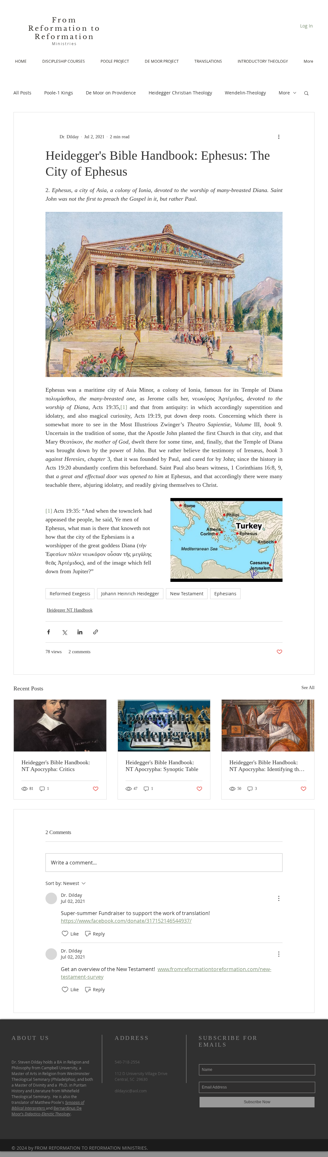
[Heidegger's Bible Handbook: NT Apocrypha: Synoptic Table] (164, 725)
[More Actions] (279, 898)
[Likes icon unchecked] (65, 933)
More (284, 93)
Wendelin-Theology (245, 93)
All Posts (22, 93)
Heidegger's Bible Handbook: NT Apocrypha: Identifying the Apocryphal (265, 766)
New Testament (186, 594)
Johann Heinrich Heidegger (130, 594)
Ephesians (225, 594)
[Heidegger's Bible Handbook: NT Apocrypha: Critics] (60, 725)
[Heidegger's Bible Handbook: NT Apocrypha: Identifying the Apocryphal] (268, 725)
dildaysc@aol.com (131, 1090)
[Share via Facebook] (48, 632)
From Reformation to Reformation (64, 28)
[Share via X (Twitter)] (64, 632)
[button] (306, 92)
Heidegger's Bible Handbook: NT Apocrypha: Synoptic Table (162, 765)
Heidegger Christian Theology (180, 93)
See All (308, 687)
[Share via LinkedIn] (80, 632)
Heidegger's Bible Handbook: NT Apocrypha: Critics (55, 765)
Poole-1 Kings (58, 93)
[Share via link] (96, 632)
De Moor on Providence (111, 93)
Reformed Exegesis (70, 594)
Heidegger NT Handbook (70, 610)
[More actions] (279, 137)
